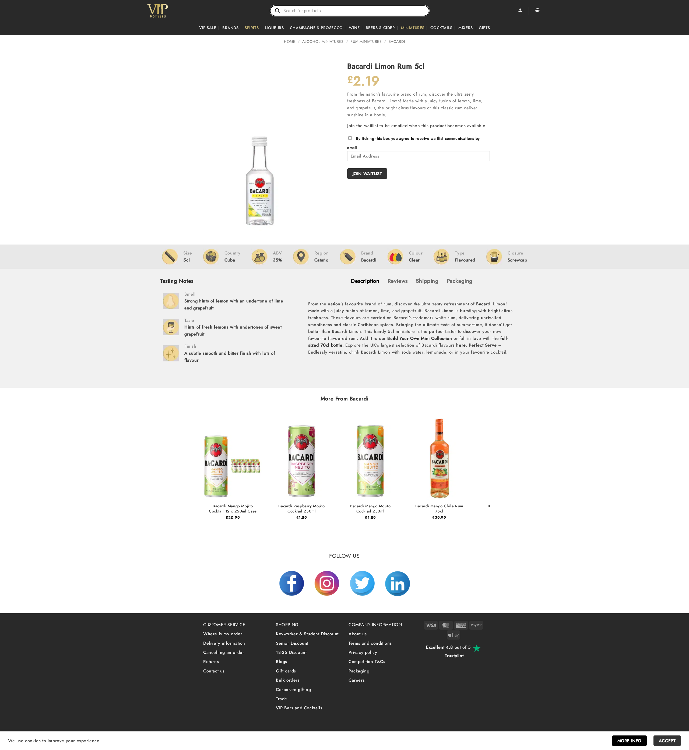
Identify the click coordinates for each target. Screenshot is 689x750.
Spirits (252, 27)
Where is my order (222, 634)
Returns (211, 661)
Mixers (465, 27)
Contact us (214, 671)
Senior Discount (292, 643)
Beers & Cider (380, 27)
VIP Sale (207, 27)
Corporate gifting (293, 689)
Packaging (359, 671)
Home (289, 41)
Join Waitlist (367, 173)
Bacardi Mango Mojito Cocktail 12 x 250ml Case (232, 509)
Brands (230, 27)
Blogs (281, 661)
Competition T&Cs (367, 661)
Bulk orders (288, 680)
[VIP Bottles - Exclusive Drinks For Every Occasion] (169, 11)
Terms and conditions (370, 643)
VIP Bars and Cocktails (299, 708)
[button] (537, 10)
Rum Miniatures (366, 41)
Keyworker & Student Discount (307, 634)
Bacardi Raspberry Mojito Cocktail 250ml (301, 509)
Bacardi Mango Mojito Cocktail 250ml (370, 509)
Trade (281, 699)
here (461, 345)
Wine (354, 27)
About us (358, 634)
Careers (357, 680)
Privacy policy (363, 652)
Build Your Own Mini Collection (419, 338)
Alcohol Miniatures (323, 41)
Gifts (484, 27)
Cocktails (441, 27)
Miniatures (412, 27)
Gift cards (286, 671)
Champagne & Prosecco (316, 27)
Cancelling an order (223, 652)
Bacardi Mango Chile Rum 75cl (439, 509)
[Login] (520, 10)
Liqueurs (274, 27)
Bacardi (397, 41)
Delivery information (224, 643)
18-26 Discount (291, 652)
